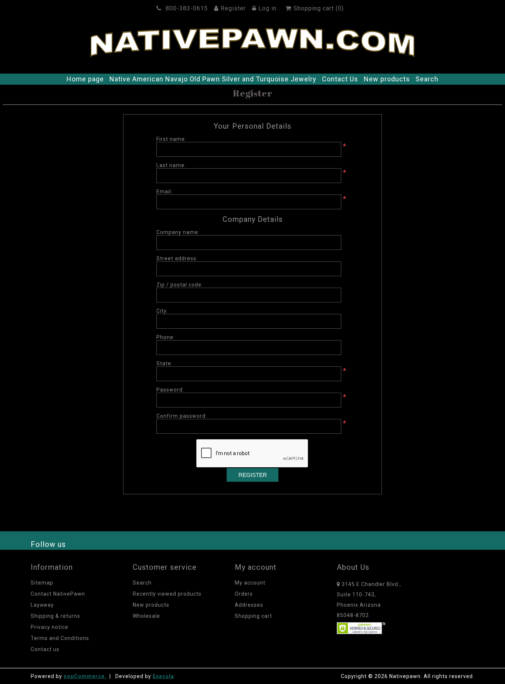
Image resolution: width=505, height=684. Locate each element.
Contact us (45, 649)
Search (427, 79)
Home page (85, 79)
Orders (244, 594)
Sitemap (42, 583)
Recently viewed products (167, 594)
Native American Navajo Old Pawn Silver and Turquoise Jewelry (212, 79)
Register (233, 8)
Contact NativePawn (58, 594)
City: (162, 311)
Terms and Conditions (60, 638)
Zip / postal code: (179, 285)
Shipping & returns (55, 616)
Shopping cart (253, 616)
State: (164, 363)
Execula (163, 676)
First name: (171, 139)
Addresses (249, 605)
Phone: (165, 337)
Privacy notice (49, 627)
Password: (170, 390)
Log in (267, 8)
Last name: (171, 165)
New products (387, 79)
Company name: (178, 232)
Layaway (42, 605)
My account (250, 583)
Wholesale (146, 616)
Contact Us (340, 79)
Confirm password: (181, 416)
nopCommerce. (85, 676)
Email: (164, 191)
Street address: (177, 258)
